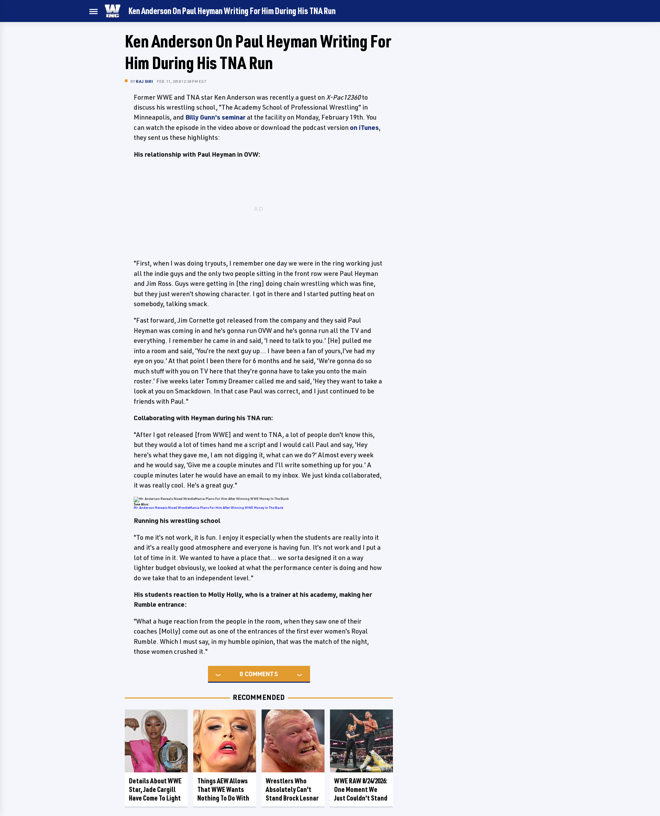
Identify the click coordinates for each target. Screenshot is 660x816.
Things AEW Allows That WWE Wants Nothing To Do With (223, 789)
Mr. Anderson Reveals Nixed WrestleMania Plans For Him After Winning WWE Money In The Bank (208, 507)
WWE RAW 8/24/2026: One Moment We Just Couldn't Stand (360, 789)
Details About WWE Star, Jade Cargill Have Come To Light (155, 789)
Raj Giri (144, 81)
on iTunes (364, 127)
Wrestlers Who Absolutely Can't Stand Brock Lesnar (292, 789)
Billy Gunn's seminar (215, 117)
